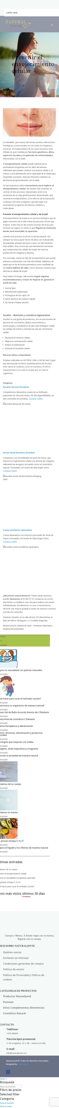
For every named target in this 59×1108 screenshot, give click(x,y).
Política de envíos (13, 969)
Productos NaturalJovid (17, 996)
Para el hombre (7, 1103)
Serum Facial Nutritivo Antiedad (19, 452)
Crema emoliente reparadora (17, 530)
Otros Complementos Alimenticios (23, 1007)
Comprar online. (36, 398)
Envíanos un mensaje (16, 957)
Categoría (7, 1099)
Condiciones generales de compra (23, 963)
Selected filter (9, 1094)
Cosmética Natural (14, 1013)
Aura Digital (23, 1064)
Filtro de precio (10, 1090)
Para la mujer (6, 1106)
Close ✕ (3, 1078)
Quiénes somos (12, 952)
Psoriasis (8, 1002)
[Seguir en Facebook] (8, 1072)
